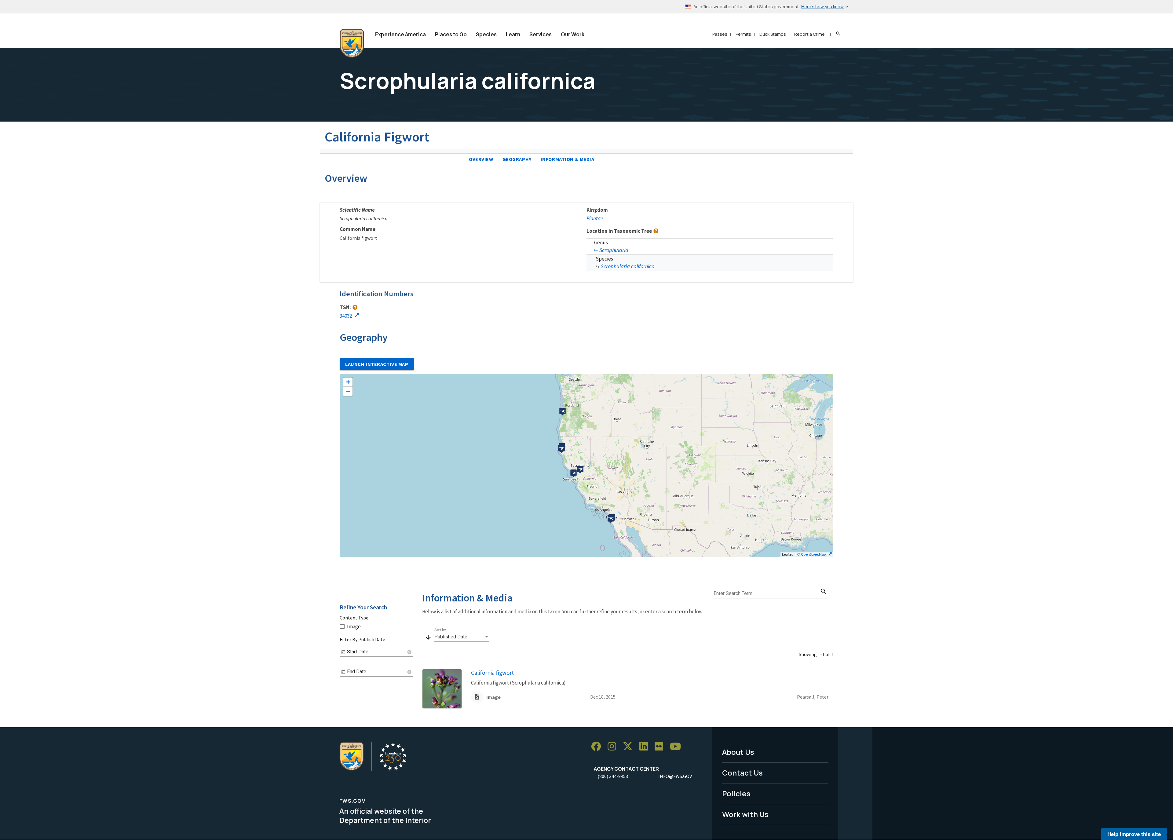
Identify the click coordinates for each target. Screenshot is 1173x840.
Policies (736, 793)
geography (517, 159)
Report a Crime (809, 34)
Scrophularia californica (628, 266)
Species (486, 34)
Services (540, 34)
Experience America (400, 34)
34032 (346, 315)
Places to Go (451, 34)
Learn (513, 34)
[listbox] (461, 637)
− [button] (348, 391)
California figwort (492, 672)
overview (481, 159)
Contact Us (742, 773)
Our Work (572, 34)
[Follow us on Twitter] (630, 746)
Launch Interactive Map (376, 364)
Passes (719, 34)
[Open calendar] (343, 652)
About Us (738, 752)
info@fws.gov (675, 776)
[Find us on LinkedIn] (645, 746)
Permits (743, 34)
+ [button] (348, 382)
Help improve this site (1134, 834)
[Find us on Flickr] (661, 746)
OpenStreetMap (813, 554)
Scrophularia (613, 250)
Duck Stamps (772, 34)
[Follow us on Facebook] (598, 746)
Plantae (594, 218)
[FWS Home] (352, 43)
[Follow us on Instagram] (614, 746)
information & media (567, 159)
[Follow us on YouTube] (677, 746)
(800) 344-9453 (612, 776)
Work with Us (745, 814)
